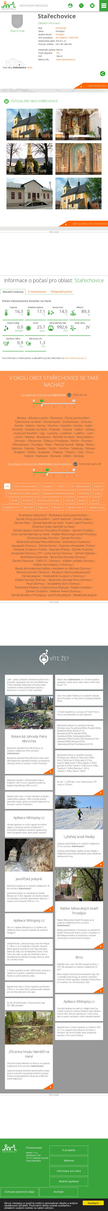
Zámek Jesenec (31, 576)
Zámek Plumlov (71, 538)
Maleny (29, 437)
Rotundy (69, 500)
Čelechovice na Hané (28, 422)
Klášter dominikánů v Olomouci (53, 565)
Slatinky (29, 448)
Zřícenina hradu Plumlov (42, 538)
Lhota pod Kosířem (25, 433)
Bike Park (28, 507)
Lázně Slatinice (61, 519)
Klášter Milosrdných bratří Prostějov (74, 534)
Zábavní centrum (75, 507)
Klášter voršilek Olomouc (78, 561)
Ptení (48, 444)
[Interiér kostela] (78, 124)
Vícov (89, 452)
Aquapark (47, 486)
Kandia (78, 425)
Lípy (42, 433)
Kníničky (17, 429)
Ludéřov (79, 433)
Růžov (90, 444)
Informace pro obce (69, 1171)
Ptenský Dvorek (64, 444)
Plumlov (87, 441)
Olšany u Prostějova (55, 441)
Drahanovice (70, 422)
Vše (7, 486)
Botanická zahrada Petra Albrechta (38, 542)
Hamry (41, 425)
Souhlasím (93, 1203)
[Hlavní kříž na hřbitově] (29, 159)
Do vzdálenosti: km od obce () (39, 464)
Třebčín (70, 452)
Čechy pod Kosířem (77, 418)
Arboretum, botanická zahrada (58, 493)
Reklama (69, 1160)
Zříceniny (26, 500)
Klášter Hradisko (81, 587)
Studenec (44, 452)
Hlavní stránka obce (97, 85)
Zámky (14, 500)
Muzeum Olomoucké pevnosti (71, 572)
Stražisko (19, 452)
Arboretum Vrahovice (76, 542)
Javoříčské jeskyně (59, 595)
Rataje (80, 444)
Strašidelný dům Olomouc (63, 584)
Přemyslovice (21, 444)
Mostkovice (43, 437)
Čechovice (56, 418)
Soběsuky (77, 448)
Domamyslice (51, 422)
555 (58, 53)
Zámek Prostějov (82, 530)
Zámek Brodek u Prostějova (28, 595)
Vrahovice (42, 456)
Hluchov (53, 425)
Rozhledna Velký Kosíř (33, 515)
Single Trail (43, 507)
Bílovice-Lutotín (38, 418)
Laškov (79, 429)
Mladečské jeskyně (85, 595)
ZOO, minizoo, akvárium (26, 486)
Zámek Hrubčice (82, 549)
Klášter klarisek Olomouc (30, 580)
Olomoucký (61, 28)
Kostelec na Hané (36, 429)
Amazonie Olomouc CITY (26, 553)
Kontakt (59, 1191)
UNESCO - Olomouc (48, 561)
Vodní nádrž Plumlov (79, 523)
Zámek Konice (48, 546)
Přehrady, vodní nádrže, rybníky (23, 493)
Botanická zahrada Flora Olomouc (70, 580)
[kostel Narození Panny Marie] (29, 124)
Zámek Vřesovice (22, 561)
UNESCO (61, 486)
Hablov (30, 425)
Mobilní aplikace (69, 1181)
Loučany (52, 433)
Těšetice (57, 452)
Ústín (80, 452)
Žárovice (55, 456)
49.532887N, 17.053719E (67, 37)
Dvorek (18, 425)
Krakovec (55, 429)
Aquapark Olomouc (24, 546)
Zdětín (67, 456)
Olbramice (34, 441)
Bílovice (21, 418)
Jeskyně (82, 500)
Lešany (89, 429)
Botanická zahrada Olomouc (68, 557)
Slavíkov (41, 448)
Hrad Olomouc (35, 584)
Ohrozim (19, 441)
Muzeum (57, 507)
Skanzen (98, 486)
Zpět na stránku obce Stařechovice (89, 223)
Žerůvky (79, 456)
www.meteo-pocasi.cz (75, 358)
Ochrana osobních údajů (19, 1191)
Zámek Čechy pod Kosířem (33, 519)
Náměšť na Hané (63, 437)
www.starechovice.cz (65, 59)
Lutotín (18, 437)
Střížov (31, 452)
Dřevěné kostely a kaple (48, 500)
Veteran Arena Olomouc (65, 591)
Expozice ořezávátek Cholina (76, 546)
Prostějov (60, 34)
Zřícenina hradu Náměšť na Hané (53, 527)
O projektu (68, 1150)
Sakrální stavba (96, 507)
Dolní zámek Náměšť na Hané (30, 534)
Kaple (88, 425)
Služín (29, 67)
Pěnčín (75, 441)
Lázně (94, 500)
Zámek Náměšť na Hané (48, 523)
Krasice (67, 429)
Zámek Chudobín (37, 591)
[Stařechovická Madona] (78, 159)
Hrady (97, 493)
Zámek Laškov (82, 519)
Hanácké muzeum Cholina (30, 549)
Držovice (86, 422)
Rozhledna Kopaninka (34, 557)
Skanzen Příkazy (59, 549)
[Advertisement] (54, 254)
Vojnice (28, 456)
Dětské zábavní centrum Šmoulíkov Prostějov (41, 530)
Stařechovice (57, 16)
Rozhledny (84, 493)
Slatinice (17, 448)
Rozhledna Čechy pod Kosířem (68, 515)
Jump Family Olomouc (59, 553)
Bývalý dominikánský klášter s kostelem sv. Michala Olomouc (53, 568)
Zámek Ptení (22, 523)
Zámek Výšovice (85, 553)
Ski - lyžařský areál (80, 486)
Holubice (65, 425)
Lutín (90, 433)
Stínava (90, 448)
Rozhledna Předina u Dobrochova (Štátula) (41, 587)
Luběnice (66, 433)
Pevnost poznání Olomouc (33, 572)
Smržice (64, 448)
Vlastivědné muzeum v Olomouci (64, 576)
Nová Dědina (85, 437)
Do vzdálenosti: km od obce (43, 394)
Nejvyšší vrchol (11, 507)
